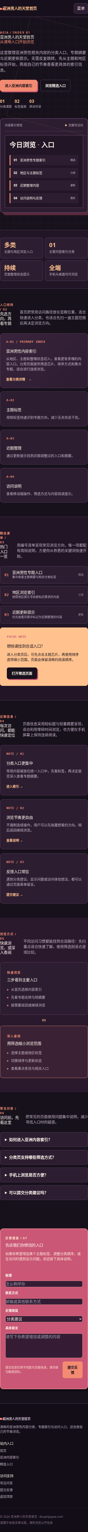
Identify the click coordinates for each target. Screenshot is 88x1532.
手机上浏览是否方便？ (28, 1175)
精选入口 (6, 1464)
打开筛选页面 (22, 673)
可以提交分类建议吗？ (28, 1192)
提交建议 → (14, 894)
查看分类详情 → (19, 379)
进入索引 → (14, 786)
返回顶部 (6, 1496)
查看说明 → (14, 840)
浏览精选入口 (55, 85)
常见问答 (6, 1483)
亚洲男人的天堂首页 (20, 8)
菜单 (81, 8)
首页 (3, 1450)
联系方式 (11, 1293)
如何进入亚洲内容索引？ (30, 1139)
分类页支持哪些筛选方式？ (32, 1157)
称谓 (8, 1275)
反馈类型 (11, 1310)
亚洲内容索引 (9, 1457)
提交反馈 (72, 1370)
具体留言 (11, 1328)
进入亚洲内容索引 (18, 85)
